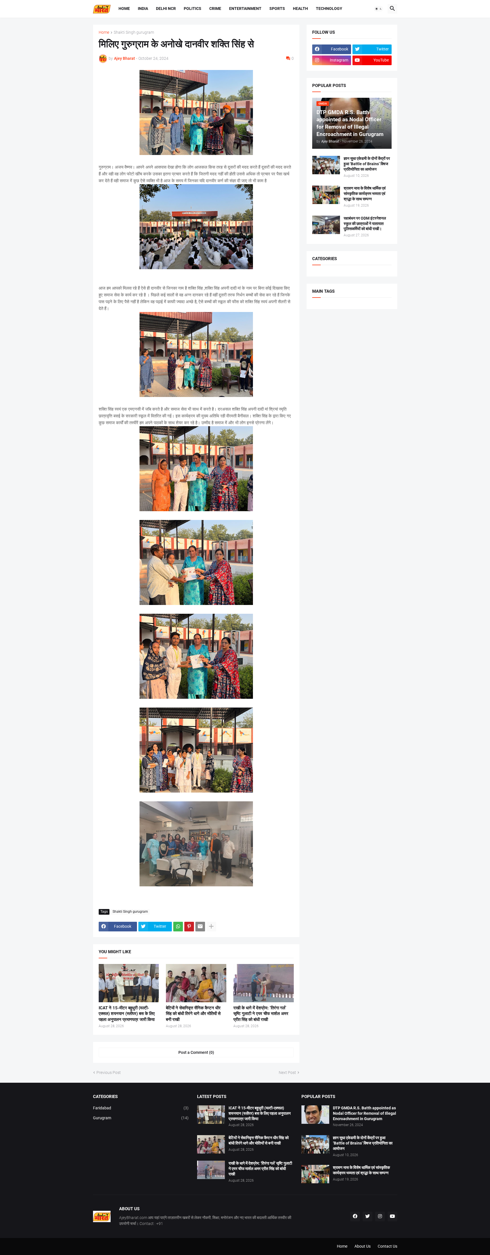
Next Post (287, 1072)
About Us (362, 1246)
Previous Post (108, 1072)
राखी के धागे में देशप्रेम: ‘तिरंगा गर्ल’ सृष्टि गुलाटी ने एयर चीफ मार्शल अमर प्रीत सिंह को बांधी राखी (260, 1013)
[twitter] (367, 1216)
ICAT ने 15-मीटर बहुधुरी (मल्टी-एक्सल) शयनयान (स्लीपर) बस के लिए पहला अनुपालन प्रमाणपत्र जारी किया (127, 1013)
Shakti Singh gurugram (134, 32)
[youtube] (392, 1216)
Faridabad (141, 1108)
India (143, 8)
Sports (277, 8)
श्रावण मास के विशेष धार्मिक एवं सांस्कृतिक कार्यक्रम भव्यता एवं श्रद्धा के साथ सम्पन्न (365, 193)
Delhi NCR (166, 8)
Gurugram (141, 1118)
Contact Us (387, 1246)
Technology (329, 8)
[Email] (200, 926)
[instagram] (380, 1216)
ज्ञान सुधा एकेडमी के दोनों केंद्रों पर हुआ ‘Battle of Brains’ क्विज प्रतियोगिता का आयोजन (367, 163)
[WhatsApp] (178, 926)
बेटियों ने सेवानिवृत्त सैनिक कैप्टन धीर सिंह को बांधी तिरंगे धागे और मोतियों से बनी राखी (193, 1013)
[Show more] (211, 926)
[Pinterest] (189, 926)
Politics (192, 8)
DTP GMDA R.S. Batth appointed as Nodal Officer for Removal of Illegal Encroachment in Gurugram (364, 1113)
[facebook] (355, 1216)
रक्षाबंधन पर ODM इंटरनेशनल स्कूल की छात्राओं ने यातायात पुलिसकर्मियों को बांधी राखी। (365, 223)
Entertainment (245, 8)
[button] (378, 9)
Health (300, 8)
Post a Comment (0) (196, 1052)
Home (124, 8)
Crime (215, 8)
